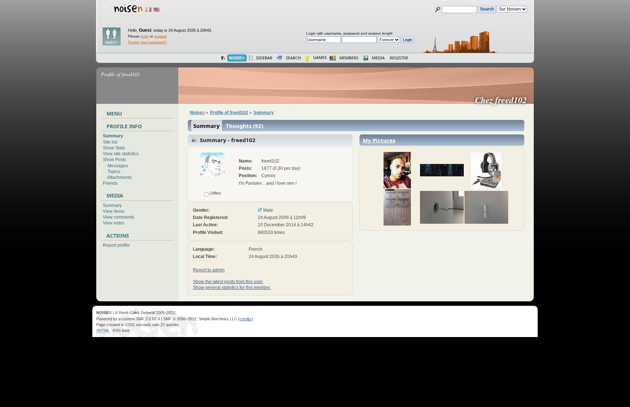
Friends (110, 183)
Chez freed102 (504, 99)
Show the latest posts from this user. (228, 281)
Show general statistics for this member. (232, 287)
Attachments (119, 177)
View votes (113, 223)
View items (113, 211)
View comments (118, 217)
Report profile (116, 245)
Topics (114, 171)
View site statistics (121, 153)
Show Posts (114, 159)
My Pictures (379, 140)
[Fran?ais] (148, 10)
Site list (110, 142)
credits (246, 319)
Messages (118, 165)
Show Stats (114, 147)
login (145, 36)
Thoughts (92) (244, 125)
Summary (113, 135)
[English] (156, 10)
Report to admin (209, 270)
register (160, 36)
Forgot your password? (147, 42)
